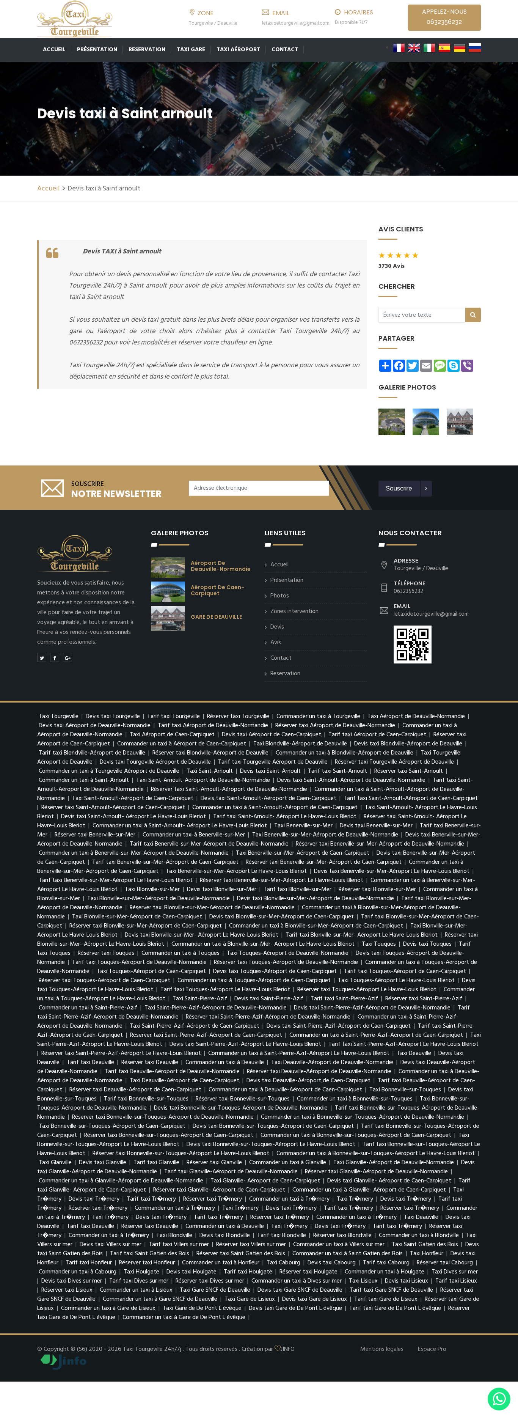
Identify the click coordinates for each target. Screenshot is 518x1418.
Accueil (54, 49)
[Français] (399, 48)
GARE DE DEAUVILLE (216, 617)
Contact (285, 49)
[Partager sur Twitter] (41, 657)
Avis (275, 643)
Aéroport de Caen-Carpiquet (217, 590)
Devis (277, 627)
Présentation (97, 49)
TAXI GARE (191, 49)
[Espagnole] (444, 48)
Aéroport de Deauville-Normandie (221, 566)
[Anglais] (414, 48)
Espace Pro (432, 1349)
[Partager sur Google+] (67, 657)
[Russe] (475, 48)
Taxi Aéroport (238, 49)
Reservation (147, 49)
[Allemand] (460, 48)
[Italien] (429, 48)
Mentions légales (381, 1349)
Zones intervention (294, 611)
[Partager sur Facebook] (54, 657)
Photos (279, 596)
